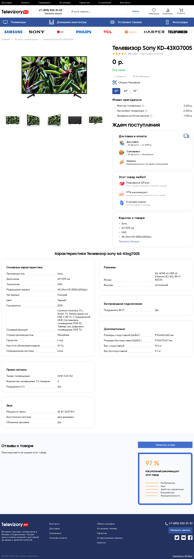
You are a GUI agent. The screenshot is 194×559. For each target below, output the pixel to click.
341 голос (133, 53)
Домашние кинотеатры (72, 22)
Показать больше (129, 241)
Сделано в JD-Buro (182, 556)
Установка (64, 2)
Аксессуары (180, 22)
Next (99, 120)
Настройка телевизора (154, 110)
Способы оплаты (58, 538)
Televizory (15, 11)
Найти (135, 11)
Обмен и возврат (106, 523)
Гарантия (84, 2)
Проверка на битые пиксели (154, 115)
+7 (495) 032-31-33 (50, 10)
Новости (101, 542)
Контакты (125, 2)
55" (135, 90)
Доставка (7, 2)
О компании (105, 2)
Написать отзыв (165, 444)
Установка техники (130, 22)
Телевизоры (18, 22)
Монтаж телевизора (154, 105)
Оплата (25, 2)
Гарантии (102, 533)
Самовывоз (44, 2)
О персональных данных (109, 538)
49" (126, 90)
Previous (8, 120)
